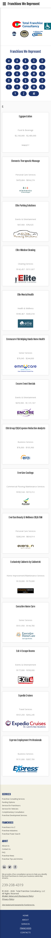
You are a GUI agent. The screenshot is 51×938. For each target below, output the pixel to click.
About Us (5, 846)
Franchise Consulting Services (13, 799)
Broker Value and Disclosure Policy (17, 896)
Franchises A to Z (8, 827)
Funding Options (8, 802)
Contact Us (6, 849)
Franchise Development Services (14, 815)
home (25, 915)
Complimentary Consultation (13, 812)
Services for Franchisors (11, 805)
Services (25, 924)
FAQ (3, 852)
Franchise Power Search (11, 834)
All (34, 93)
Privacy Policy (8, 899)
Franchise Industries (9, 830)
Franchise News (8, 856)
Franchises (25, 928)
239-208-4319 (12, 885)
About (25, 919)
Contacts (25, 932)
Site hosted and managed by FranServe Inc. (18, 905)
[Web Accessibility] (47, 26)
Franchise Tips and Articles (12, 859)
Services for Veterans (10, 809)
